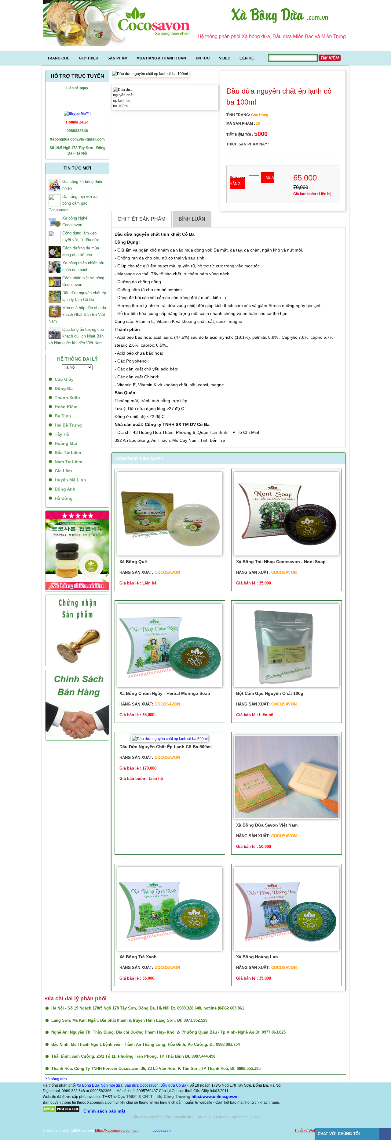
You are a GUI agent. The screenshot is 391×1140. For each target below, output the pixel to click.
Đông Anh (65, 489)
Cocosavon (149, 1085)
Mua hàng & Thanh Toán (161, 58)
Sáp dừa (131, 1085)
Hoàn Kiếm (66, 406)
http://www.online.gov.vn (215, 1096)
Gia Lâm (63, 470)
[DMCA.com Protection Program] (61, 1111)
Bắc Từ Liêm (68, 452)
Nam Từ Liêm (68, 461)
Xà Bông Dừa (88, 1085)
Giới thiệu (88, 58)
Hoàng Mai (66, 443)
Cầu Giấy (64, 379)
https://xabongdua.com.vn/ (116, 1130)
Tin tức (202, 58)
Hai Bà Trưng (68, 425)
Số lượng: (238, 178)
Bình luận (192, 219)
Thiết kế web (149, 1130)
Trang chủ (58, 58)
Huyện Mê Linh (70, 479)
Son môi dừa (111, 1085)
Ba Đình (63, 415)
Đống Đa (64, 388)
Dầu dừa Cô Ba (173, 1085)
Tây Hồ (62, 434)
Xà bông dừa (56, 1079)
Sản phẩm (117, 58)
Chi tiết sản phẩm (141, 219)
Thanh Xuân (67, 397)
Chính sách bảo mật (104, 1111)
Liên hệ (246, 58)
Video (224, 58)
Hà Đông (64, 498)
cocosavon (162, 1130)
